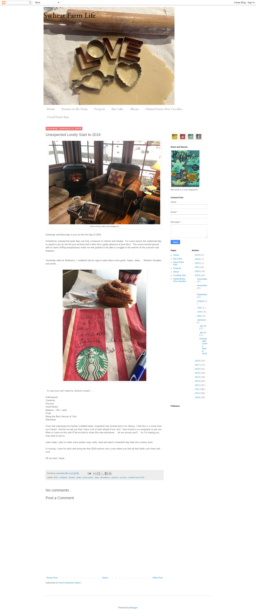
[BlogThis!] (98, 473)
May (199, 316)
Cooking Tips (179, 275)
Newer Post (51, 578)
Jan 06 (203, 326)
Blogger (133, 607)
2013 (197, 381)
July (199, 308)
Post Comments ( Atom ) (70, 583)
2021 (197, 267)
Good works (88, 477)
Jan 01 (203, 332)
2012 (197, 385)
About (134, 109)
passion (115, 477)
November (202, 285)
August (200, 301)
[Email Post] (89, 473)
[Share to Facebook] (106, 473)
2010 (197, 393)
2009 (197, 397)
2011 (197, 389)
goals (79, 477)
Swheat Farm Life (70, 15)
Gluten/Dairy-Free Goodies (163, 109)
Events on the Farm (75, 109)
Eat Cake (117, 109)
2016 (197, 369)
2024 (197, 255)
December (202, 279)
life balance (105, 477)
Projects (99, 109)
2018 (197, 361)
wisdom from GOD (136, 477)
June (200, 312)
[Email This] (94, 473)
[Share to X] (102, 473)
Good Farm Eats (58, 117)
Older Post (157, 578)
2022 (197, 263)
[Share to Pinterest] (110, 473)
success (123, 477)
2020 (197, 271)
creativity (63, 477)
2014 (197, 377)
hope (97, 477)
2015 (197, 373)
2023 (197, 259)
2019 (56, 477)
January (201, 320)
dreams (72, 477)
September (202, 294)
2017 (197, 365)
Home (51, 109)
